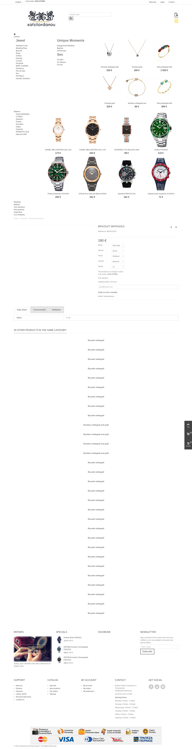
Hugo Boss (18, 212)
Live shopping (19, 215)
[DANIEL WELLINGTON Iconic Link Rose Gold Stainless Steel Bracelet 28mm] (58, 130)
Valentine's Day (22, 46)
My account (87, 686)
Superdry (19, 129)
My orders (87, 688)
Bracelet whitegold (96, 340)
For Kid (60, 65)
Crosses (19, 61)
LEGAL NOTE (20, 694)
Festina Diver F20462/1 (73, 638)
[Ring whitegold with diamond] (164, 51)
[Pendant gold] (137, 51)
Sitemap (52, 694)
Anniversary (61, 51)
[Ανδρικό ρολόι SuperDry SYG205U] (161, 174)
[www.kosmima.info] (41, 19)
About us (18, 686)
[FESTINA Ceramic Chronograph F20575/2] (59, 649)
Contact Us (19, 700)
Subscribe (147, 651)
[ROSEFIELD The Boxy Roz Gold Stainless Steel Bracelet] (127, 130)
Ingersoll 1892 (21, 134)
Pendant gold (137, 67)
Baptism (60, 48)
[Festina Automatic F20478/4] (58, 174)
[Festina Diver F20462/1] (59, 640)
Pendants (19, 63)
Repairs (19, 632)
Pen (17, 73)
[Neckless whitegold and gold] (137, 87)
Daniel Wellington (23, 114)
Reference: (102, 231)
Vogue (18, 127)
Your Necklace (19, 207)
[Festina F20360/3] (161, 130)
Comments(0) (39, 310)
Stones (101, 250)
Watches (17, 112)
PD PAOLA (20, 76)
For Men (60, 60)
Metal (100, 245)
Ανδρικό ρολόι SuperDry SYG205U (161, 194)
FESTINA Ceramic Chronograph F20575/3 (76, 658)
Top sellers (53, 691)
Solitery (19, 56)
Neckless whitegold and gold (96, 425)
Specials (52, 686)
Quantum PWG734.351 (127, 194)
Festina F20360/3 (161, 150)
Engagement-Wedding (65, 46)
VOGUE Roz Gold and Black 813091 (93, 194)
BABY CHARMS (22, 66)
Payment (19, 691)
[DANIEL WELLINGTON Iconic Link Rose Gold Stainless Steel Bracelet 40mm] (93, 130)
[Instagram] (163, 686)
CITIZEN (19, 117)
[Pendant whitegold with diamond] (109, 51)
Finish (100, 256)
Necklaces (20, 68)
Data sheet (22, 310)
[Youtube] (157, 686)
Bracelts (19, 51)
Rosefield (19, 124)
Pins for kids (20, 71)
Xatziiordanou (109, 296)
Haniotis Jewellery (23, 79)
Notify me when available (107, 292)
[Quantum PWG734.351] (127, 174)
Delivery (18, 688)
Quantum (19, 119)
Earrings (19, 58)
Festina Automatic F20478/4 (58, 194)
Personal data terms (23, 697)
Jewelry (17, 37)
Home (16, 218)
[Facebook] (151, 686)
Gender (101, 261)
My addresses (88, 691)
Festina (19, 122)
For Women (61, 62)
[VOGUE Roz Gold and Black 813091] (93, 174)
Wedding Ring (21, 48)
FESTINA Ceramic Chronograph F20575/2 (76, 648)
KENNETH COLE (22, 132)
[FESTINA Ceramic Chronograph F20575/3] (59, 660)
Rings (18, 53)
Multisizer (56, 310)
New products (19, 210)
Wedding (17, 202)
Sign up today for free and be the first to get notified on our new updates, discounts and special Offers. (156, 640)
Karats (100, 266)
